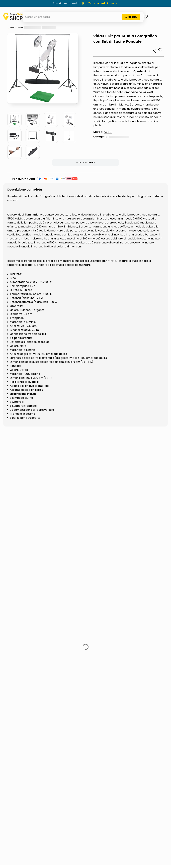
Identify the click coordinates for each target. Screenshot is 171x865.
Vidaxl (22, 173)
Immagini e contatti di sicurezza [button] (30, 496)
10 (56, 103)
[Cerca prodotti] (150, 27)
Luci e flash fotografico (38, 178)
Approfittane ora (101, 3)
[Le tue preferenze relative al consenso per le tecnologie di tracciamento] (165, 859)
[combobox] (85, 27)
